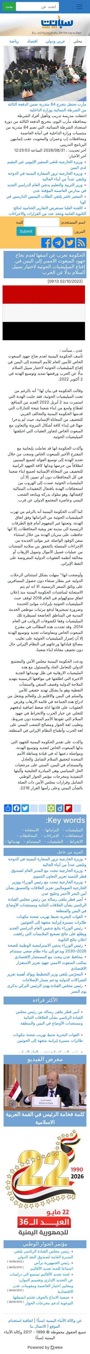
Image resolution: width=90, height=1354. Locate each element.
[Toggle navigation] (79, 7)
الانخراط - (75, 841)
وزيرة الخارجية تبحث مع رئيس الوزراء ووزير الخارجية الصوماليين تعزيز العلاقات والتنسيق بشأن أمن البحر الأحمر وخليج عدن (46, 887)
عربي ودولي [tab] (55, 41)
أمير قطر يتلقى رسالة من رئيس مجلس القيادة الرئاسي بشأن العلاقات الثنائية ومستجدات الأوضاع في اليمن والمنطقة (46, 905)
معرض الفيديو (45, 1059)
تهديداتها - (13, 841)
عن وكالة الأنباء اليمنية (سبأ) (58, 1320)
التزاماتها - (51, 829)
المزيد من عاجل (71, 851)
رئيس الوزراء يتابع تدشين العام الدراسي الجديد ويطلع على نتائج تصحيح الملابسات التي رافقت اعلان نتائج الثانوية (47, 934)
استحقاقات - (73, 835)
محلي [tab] (77, 41)
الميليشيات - (73, 829)
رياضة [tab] (14, 41)
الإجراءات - (50, 835)
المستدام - (32, 841)
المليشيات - (54, 841)
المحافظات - (28, 835)
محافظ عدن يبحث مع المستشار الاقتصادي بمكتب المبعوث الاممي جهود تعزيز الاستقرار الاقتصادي (50, 962)
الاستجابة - (31, 829)
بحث (9, 6)
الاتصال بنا (38, 1326)
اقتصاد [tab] (32, 41)
